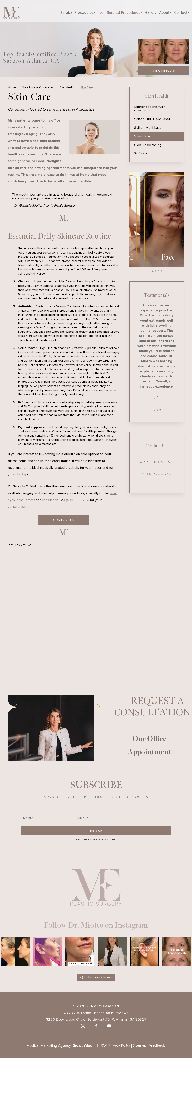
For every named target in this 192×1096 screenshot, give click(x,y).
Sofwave (141, 153)
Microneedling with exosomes (149, 108)
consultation (17, 507)
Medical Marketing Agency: (59, 1046)
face (113, 493)
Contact (180, 12)
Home (12, 87)
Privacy (104, 840)
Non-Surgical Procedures (119, 12)
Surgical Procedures (77, 12)
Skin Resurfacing (148, 145)
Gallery (150, 12)
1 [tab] (153, 271)
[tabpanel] (156, 219)
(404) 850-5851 (77, 500)
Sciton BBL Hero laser (152, 119)
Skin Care (142, 136)
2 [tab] (155, 271)
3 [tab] (158, 271)
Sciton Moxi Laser (148, 127)
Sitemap (139, 1045)
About (164, 12)
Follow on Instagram (98, 977)
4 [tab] (161, 271)
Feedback (156, 1045)
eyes (11, 500)
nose (20, 500)
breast (30, 500)
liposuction (50, 500)
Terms (113, 840)
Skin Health (67, 87)
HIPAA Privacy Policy (114, 1045)
